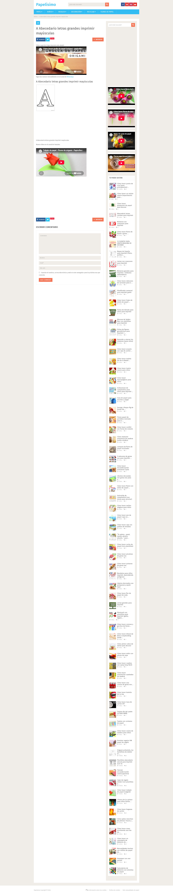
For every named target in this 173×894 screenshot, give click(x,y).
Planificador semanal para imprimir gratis (125, 291)
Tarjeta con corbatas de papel (124, 722)
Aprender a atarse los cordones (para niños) (125, 340)
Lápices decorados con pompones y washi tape (125, 585)
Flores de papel (107, 12)
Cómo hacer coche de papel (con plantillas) (125, 545)
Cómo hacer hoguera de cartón (124, 810)
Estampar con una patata (123, 859)
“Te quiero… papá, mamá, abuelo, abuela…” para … (123, 536)
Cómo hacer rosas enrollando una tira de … (124, 830)
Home (35, 16)
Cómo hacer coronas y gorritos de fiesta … (125, 625)
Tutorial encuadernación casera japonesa (123, 772)
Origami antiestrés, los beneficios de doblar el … (125, 752)
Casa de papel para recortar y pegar (124, 399)
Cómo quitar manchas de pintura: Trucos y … (125, 820)
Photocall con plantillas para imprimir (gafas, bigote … (122, 615)
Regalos (61, 12)
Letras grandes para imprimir (124, 604)
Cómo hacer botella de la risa (124, 693)
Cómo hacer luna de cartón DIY (124, 703)
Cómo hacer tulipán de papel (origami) (124, 791)
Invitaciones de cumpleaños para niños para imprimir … (125, 389)
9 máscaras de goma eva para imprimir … (124, 457)
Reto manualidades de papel (131, 890)
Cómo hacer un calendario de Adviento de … (122, 840)
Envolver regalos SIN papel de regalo (124, 741)
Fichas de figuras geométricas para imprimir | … (123, 331)
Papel (38, 12)
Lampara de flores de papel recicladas (124, 447)
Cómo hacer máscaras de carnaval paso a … (125, 282)
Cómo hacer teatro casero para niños (124, 369)
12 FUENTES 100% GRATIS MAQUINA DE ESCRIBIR (124, 243)
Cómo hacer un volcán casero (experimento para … (125, 195)
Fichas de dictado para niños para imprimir (125, 311)
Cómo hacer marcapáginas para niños (124, 379)
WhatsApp (70, 77)
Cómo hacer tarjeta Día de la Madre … (124, 359)
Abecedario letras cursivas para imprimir (125, 214)
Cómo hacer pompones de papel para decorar (124, 205)
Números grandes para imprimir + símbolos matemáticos (125, 273)
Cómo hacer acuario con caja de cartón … (124, 350)
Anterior (98, 39)
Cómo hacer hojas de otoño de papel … (124, 301)
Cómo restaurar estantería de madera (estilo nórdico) (125, 438)
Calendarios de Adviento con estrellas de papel (125, 870)
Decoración (76, 12)
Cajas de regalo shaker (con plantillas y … (125, 782)
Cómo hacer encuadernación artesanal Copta (123, 468)
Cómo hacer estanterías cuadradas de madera (125, 674)
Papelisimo (46, 5)
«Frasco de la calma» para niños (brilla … (124, 800)
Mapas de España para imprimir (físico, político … (124, 253)
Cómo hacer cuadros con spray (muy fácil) (124, 664)
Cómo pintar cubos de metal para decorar (125, 645)
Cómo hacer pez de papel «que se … (124, 516)
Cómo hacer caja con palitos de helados (124, 526)
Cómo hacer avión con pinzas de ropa (125, 654)
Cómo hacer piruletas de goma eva (125, 555)
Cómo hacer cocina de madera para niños (125, 732)
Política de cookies (114, 890)
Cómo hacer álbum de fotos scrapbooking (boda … (125, 635)
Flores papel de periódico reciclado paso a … (124, 419)
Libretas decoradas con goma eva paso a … (124, 478)
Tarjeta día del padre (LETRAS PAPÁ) (124, 712)
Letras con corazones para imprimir (124, 262)
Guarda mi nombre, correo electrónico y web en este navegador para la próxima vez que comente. (69, 274)
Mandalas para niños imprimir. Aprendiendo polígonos (125, 575)
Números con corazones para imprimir (122, 223)
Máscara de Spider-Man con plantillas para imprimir (124, 321)
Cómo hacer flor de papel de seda (124, 594)
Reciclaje (90, 12)
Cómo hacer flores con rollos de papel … (125, 487)
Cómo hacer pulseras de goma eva (124, 564)
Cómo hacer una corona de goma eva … (125, 683)
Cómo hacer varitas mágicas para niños (124, 506)
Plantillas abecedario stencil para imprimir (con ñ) (125, 762)
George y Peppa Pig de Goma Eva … (125, 408)
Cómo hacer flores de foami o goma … (124, 232)
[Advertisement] (70, 126)
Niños (49, 12)
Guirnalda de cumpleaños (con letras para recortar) (124, 497)
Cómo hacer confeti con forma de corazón (125, 428)
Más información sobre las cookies (96, 890)
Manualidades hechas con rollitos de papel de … (125, 850)
